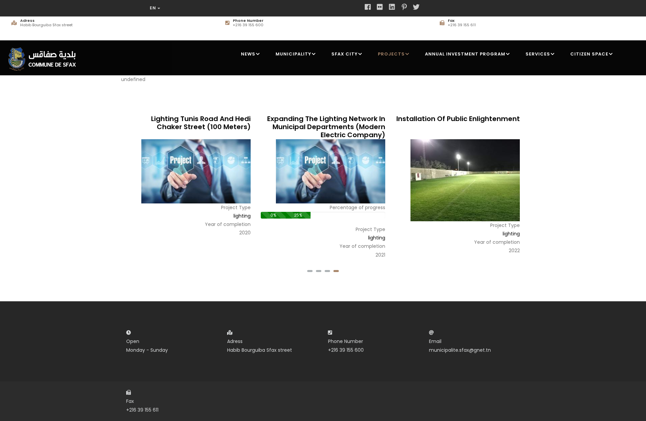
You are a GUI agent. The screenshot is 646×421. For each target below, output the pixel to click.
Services (538, 54)
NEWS (248, 54)
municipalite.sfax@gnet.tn (460, 350)
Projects (391, 54)
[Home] (44, 56)
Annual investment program (465, 54)
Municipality (293, 54)
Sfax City (344, 54)
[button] (336, 271)
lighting (242, 216)
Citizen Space (589, 54)
